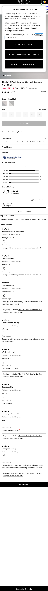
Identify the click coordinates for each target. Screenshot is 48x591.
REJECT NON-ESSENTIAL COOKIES (24, 54)
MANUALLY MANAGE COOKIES (24, 64)
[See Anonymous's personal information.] (13, 238)
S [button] (4, 114)
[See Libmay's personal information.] (10, 329)
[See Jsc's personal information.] (6, 393)
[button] (3, 75)
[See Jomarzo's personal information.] (11, 358)
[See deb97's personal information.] (9, 265)
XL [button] (25, 114)
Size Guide (42, 109)
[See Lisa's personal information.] (7, 420)
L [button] (18, 114)
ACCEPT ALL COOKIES (23, 44)
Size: (3, 109)
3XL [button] (39, 114)
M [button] (11, 114)
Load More (24, 484)
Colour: (4, 99)
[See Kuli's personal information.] (7, 455)
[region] (24, 39)
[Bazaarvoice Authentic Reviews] (13, 158)
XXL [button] (32, 114)
